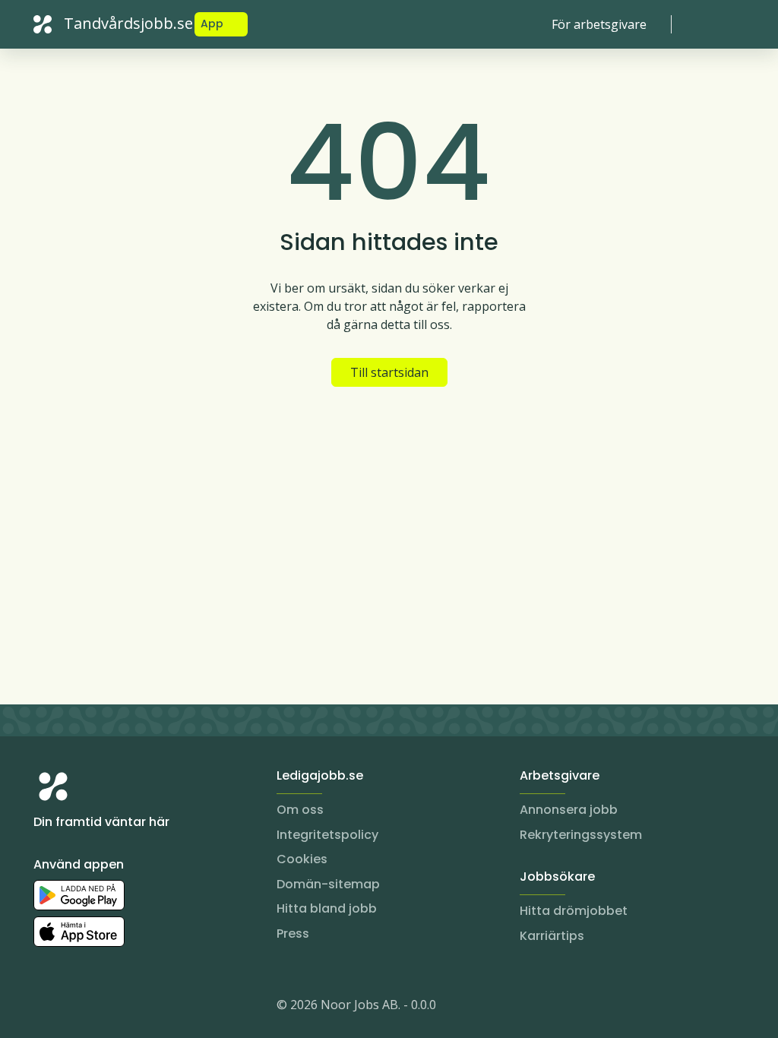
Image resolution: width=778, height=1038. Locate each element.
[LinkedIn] (76, 1007)
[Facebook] (106, 1007)
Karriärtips (552, 936)
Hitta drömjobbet (574, 910)
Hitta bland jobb (327, 908)
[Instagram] (45, 1007)
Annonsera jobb (569, 809)
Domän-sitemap (328, 884)
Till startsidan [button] (389, 372)
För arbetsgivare (599, 24)
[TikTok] (137, 1007)
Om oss (300, 809)
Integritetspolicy (327, 834)
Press (293, 933)
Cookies (302, 859)
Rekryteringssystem (581, 834)
